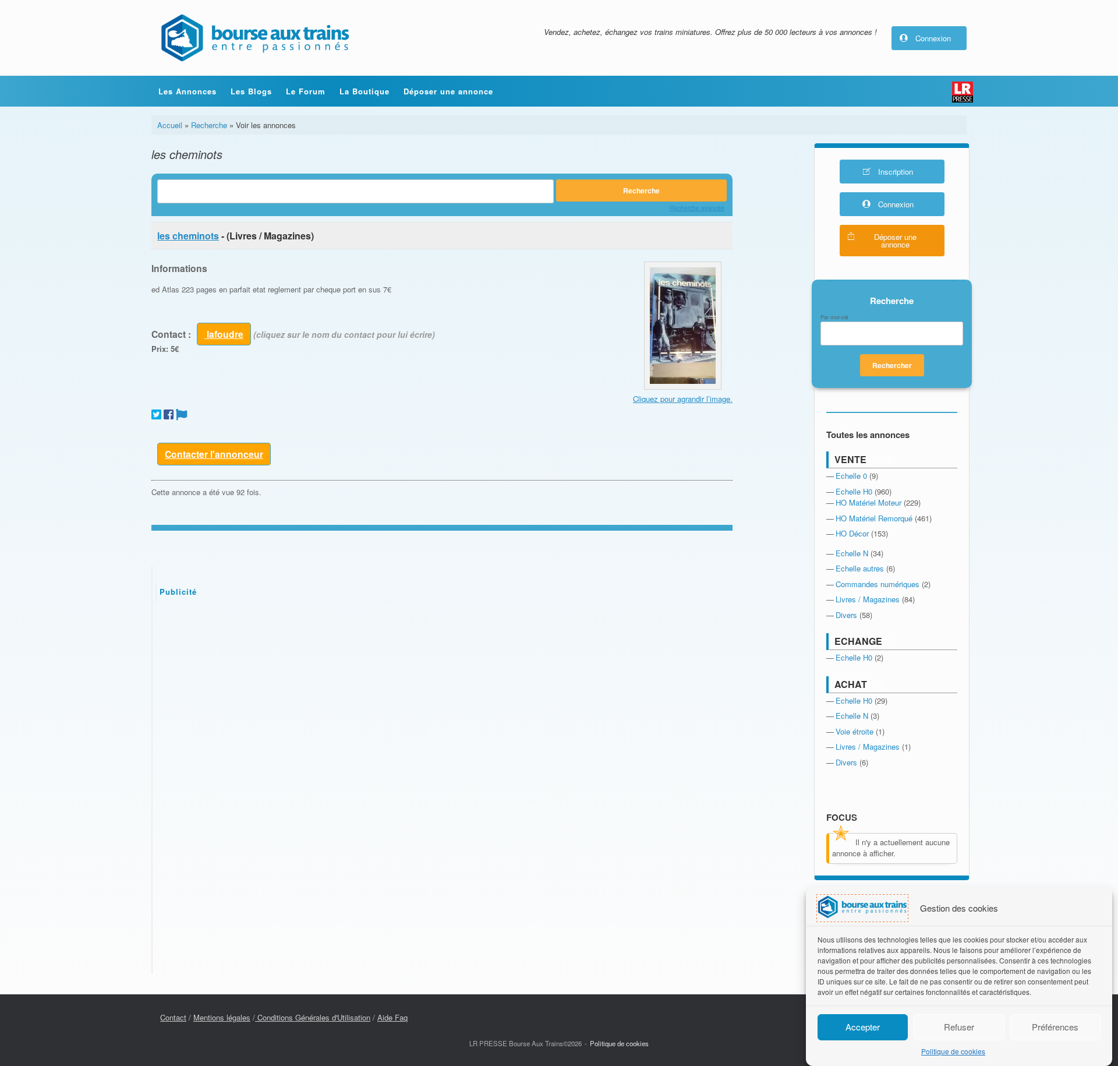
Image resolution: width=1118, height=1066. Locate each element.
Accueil (169, 124)
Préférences (1055, 1027)
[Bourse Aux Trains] (254, 38)
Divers (846, 614)
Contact (173, 1017)
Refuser (959, 1027)
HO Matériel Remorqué (874, 518)
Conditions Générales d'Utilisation (312, 1017)
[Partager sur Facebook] (169, 414)
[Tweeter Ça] (156, 414)
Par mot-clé (834, 317)
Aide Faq (392, 1017)
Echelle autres (860, 568)
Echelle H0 (854, 491)
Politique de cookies (953, 1052)
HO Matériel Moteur (868, 502)
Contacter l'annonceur (214, 454)
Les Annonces (187, 91)
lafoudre (223, 334)
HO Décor (852, 533)
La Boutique (364, 91)
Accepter (862, 1027)
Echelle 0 (851, 475)
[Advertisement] (442, 697)
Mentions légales (221, 1017)
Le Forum (306, 91)
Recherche (209, 124)
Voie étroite (854, 731)
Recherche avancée (697, 207)
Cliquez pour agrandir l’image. (683, 398)
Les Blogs (251, 91)
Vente (850, 459)
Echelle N (852, 553)
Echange (858, 641)
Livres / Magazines (868, 599)
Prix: (159, 348)
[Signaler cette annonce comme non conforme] (181, 414)
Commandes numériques (877, 584)
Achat (850, 684)
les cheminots (188, 235)
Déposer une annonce (448, 91)
